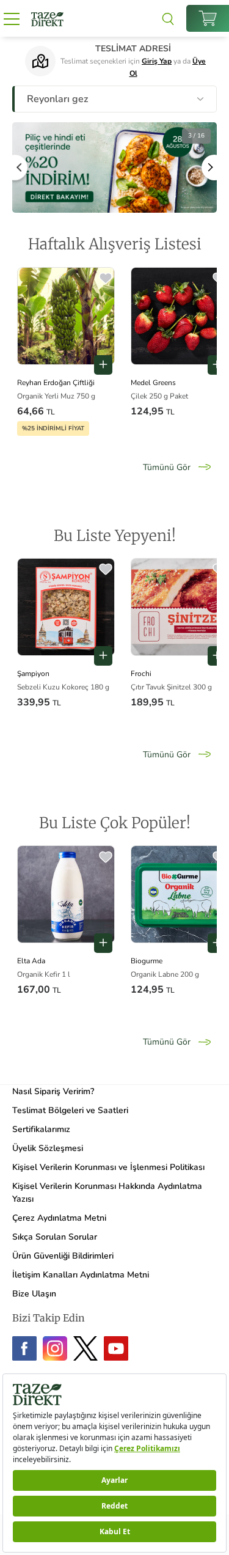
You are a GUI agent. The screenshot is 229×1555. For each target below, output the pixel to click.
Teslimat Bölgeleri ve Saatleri (70, 1110)
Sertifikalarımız (41, 1129)
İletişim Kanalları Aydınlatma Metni (80, 1275)
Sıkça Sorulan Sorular (54, 1237)
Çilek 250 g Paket (159, 396)
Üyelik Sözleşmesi (47, 1148)
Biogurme (146, 961)
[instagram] (55, 1348)
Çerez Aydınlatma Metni (59, 1218)
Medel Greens (153, 383)
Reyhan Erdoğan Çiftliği (56, 383)
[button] (106, 279)
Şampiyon (33, 673)
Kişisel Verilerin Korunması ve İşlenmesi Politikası (108, 1167)
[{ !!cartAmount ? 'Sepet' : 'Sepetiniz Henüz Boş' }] (208, 18)
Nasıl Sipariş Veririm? (53, 1091)
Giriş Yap (157, 61)
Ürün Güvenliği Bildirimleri (63, 1256)
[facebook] (24, 1348)
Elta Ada (31, 961)
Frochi (141, 673)
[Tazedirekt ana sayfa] (47, 18)
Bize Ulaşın (34, 1294)
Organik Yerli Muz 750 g (56, 396)
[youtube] (116, 1348)
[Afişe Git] (114, 167)
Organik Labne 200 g (165, 974)
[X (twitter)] (85, 1348)
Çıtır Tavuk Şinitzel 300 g (171, 687)
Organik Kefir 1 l (43, 974)
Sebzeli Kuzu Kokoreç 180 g (63, 687)
